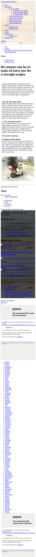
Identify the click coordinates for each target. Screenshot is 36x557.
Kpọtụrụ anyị (9, 38)
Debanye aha (19, 209)
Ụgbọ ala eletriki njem (16, 16)
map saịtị (7, 288)
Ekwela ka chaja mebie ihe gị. (13, 266)
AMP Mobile (9, 290)
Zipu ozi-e (4, 302)
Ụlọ (6, 5)
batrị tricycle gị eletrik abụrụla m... (15, 275)
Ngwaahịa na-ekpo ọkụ (12, 286)
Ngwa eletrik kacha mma (18, 295)
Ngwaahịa (8, 7)
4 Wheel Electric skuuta (20, 14)
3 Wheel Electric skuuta (20, 12)
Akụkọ (7, 25)
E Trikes (20, 297)
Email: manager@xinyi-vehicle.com (16, 232)
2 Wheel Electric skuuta (20, 10)
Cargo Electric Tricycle (16, 18)
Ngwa (7, 32)
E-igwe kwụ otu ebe (15, 19)
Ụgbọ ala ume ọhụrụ (15, 21)
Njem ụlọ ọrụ (13, 36)
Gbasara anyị (9, 34)
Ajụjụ (6, 30)
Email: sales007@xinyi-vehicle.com (16, 234)
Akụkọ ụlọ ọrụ (13, 27)
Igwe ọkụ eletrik (14, 9)
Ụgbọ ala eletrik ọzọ (15, 23)
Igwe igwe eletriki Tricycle (13, 292)
